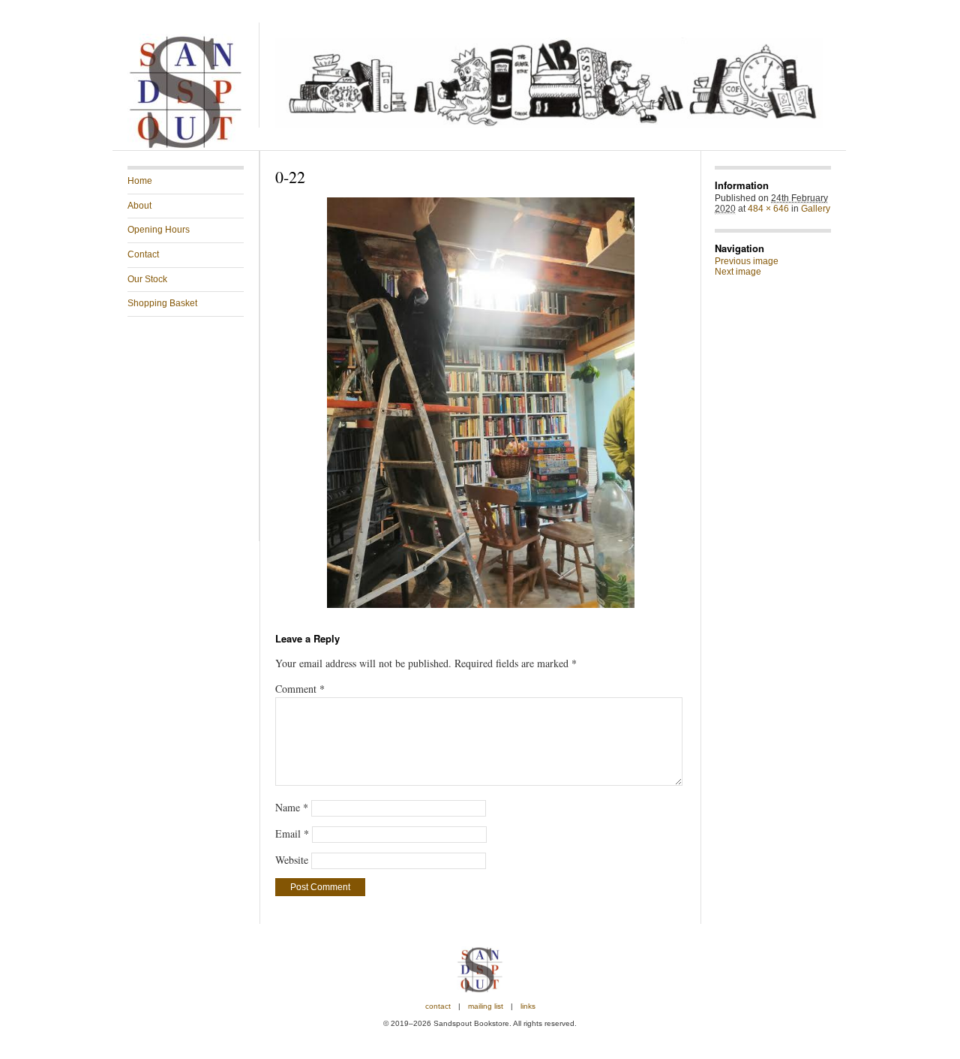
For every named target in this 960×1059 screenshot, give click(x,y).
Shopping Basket (162, 303)
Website (291, 860)
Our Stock (147, 279)
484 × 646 (768, 208)
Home (140, 181)
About (140, 205)
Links (528, 1006)
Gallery (815, 208)
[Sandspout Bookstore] (186, 147)
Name (291, 807)
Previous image (746, 261)
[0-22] (480, 402)
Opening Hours (159, 229)
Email (292, 833)
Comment (300, 688)
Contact (143, 254)
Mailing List (485, 1006)
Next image (738, 271)
